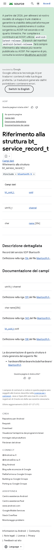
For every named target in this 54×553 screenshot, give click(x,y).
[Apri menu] (5, 3)
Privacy (31, 536)
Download (7, 428)
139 (27, 297)
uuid (31, 192)
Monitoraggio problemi (13, 520)
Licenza (21, 536)
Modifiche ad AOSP (35, 55)
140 (27, 318)
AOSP (5, 101)
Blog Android (8, 464)
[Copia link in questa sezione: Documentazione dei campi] (5, 276)
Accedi (47, 3)
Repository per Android (13, 418)
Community (34, 531)
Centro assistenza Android (15, 496)
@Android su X (9, 455)
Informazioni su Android (14, 531)
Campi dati (8, 161)
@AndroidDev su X (11, 459)
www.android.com (11, 505)
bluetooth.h (25, 174)
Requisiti (6, 423)
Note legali (9, 536)
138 (27, 339)
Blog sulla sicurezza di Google (16, 469)
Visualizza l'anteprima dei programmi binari (23, 433)
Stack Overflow (9, 515)
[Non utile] (36, 107)
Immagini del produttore (14, 437)
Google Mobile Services (13, 510)
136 (27, 258)
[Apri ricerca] (32, 3)
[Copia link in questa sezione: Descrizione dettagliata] (46, 246)
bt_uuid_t (10, 192)
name (32, 223)
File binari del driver (11, 442)
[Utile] (32, 107)
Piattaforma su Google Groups (17, 474)
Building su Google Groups (15, 479)
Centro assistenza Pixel (13, 501)
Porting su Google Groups (14, 483)
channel (33, 207)
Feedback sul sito (12, 540)
